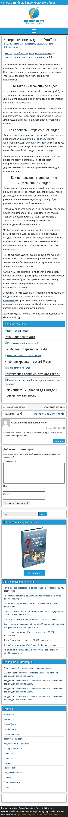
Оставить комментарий (49, 413)
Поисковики (9, 768)
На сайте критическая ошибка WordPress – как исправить (31, 650)
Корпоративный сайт (13, 748)
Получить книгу (34, 573)
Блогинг (7, 719)
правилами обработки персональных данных (38, 814)
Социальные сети (45, 44)
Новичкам (8, 753)
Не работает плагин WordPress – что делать (25, 632)
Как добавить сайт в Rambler (17, 640)
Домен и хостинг (11, 734)
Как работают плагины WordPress (20, 645)
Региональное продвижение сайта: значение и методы (30, 588)
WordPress (9, 715)
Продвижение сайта (13, 773)
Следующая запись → (54, 407)
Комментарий (10, 461)
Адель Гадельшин (14, 44)
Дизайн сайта (10, 729)
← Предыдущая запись (14, 407)
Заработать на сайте (13, 739)
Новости (31, 44)
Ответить (59, 441)
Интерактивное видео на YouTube (30, 40)
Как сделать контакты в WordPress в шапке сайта (27, 603)
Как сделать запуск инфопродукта (34, 668)
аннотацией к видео (34, 139)
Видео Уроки (10, 724)
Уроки (6, 787)
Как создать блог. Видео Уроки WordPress (28, 2)
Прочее (7, 777)
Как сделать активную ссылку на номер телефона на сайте (32, 596)
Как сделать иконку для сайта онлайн (22, 619)
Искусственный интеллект (16, 744)
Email (6, 494)
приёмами (8, 300)
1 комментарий (13, 47)
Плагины (8, 763)
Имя (6, 486)
